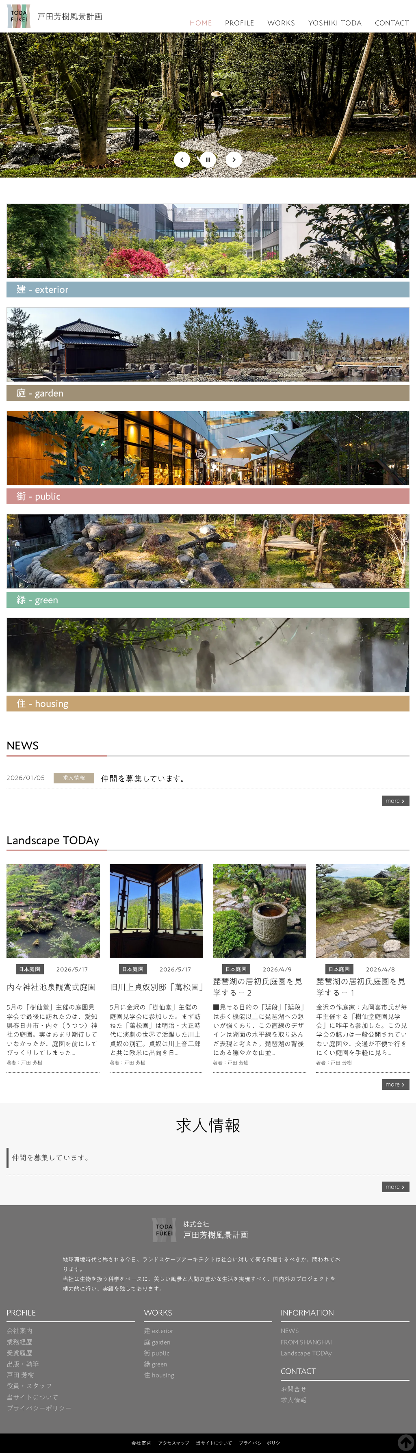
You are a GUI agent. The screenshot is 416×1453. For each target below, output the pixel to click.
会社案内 (19, 1330)
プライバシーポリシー (39, 1408)
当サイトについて (32, 1397)
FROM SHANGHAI (306, 1342)
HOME (201, 23)
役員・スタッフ (29, 1386)
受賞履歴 (19, 1353)
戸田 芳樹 (20, 1375)
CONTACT (392, 23)
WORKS (281, 23)
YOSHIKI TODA (335, 23)
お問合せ (294, 1389)
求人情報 (294, 1400)
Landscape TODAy (306, 1353)
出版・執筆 (22, 1364)
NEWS (290, 1330)
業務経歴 (19, 1342)
